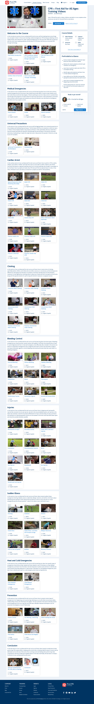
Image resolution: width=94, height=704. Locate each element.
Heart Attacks (12, 112)
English (64, 2)
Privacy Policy (51, 686)
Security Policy (51, 692)
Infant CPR (11, 200)
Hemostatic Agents (29, 396)
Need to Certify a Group (71, 23)
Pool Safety (11, 634)
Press (6, 688)
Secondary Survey (29, 429)
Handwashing (28, 147)
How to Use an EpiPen (14, 549)
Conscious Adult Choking (15, 288)
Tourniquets (44, 379)
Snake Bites (11, 530)
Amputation (11, 379)
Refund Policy (51, 694)
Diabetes (26, 513)
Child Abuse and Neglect (31, 634)
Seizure (43, 513)
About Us (6, 686)
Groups (53, 2)
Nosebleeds (27, 465)
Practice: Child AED (13, 253)
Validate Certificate (23, 694)
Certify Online (81, 2)
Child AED (44, 200)
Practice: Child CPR (29, 236)
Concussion (11, 448)
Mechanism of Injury (13, 429)
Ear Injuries (44, 465)
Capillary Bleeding (46, 362)
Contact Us (36, 692)
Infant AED (11, 217)
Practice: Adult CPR (13, 236)
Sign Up (35, 688)
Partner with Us (37, 694)
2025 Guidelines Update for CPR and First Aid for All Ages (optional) (31, 57)
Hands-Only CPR (29, 217)
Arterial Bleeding (12, 362)
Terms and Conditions (52, 690)
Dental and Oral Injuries (14, 482)
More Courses (46, 2)
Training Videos (22, 686)
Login (35, 686)
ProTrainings (40, 698)
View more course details (74, 49)
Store (20, 692)
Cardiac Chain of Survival (15, 75)
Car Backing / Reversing (31, 617)
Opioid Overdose (45, 112)
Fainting (10, 513)
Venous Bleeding (29, 362)
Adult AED (27, 200)
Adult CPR (27, 182)
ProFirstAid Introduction (14, 55)
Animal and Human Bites (48, 396)
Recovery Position (46, 549)
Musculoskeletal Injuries (31, 448)
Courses (20, 688)
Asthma (26, 549)
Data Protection (51, 688)
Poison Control (12, 617)
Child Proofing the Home (48, 617)
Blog (58, 2)
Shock (26, 379)
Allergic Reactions (46, 530)
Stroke (26, 112)
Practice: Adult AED (46, 236)
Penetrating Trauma (13, 396)
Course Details (27, 2)
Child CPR (44, 182)
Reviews (35, 690)
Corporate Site (8, 692)
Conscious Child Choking (31, 288)
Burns (42, 448)
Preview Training (37, 2)
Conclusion (27, 667)
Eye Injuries (11, 465)
